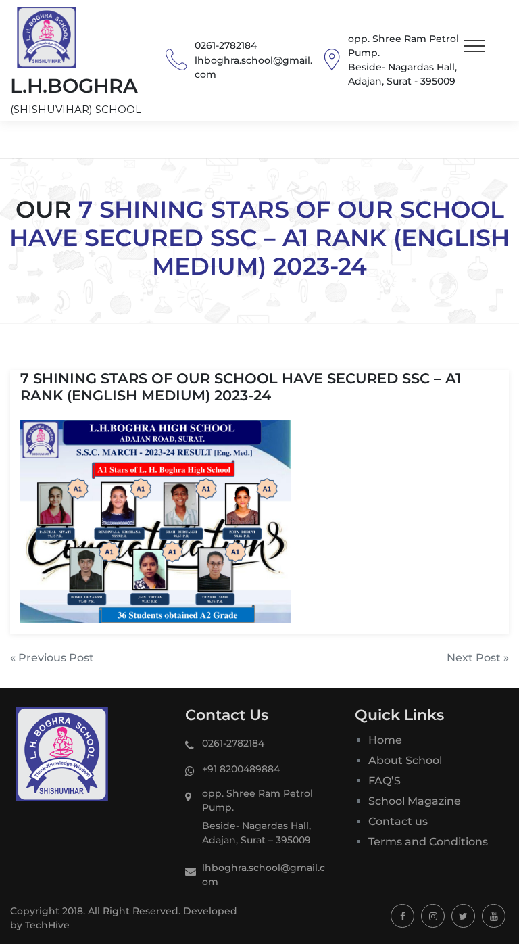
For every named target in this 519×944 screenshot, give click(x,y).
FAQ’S (384, 780)
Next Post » (478, 657)
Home (385, 740)
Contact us (398, 821)
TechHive (47, 925)
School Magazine (414, 801)
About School (405, 760)
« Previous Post (52, 657)
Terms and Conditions (428, 841)
